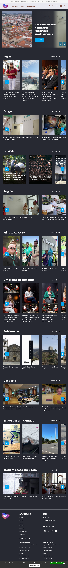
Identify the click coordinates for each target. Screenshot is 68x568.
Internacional (23, 531)
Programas (31, 6)
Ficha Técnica (46, 517)
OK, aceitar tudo (57, 563)
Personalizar (34, 565)
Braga (21, 517)
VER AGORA (10, 40)
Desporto (22, 523)
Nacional (21, 528)
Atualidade (14, 6)
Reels (22, 6)
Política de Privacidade (49, 520)
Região (21, 520)
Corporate (22, 534)
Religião (21, 526)
